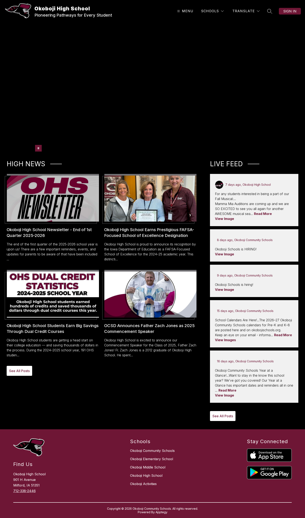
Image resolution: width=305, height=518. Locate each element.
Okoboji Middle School (147, 467)
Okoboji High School (146, 475)
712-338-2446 (24, 491)
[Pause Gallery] (38, 148)
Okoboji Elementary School (151, 459)
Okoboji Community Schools (152, 451)
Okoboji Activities (143, 484)
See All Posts (19, 371)
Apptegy (161, 512)
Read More (263, 214)
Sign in (289, 11)
